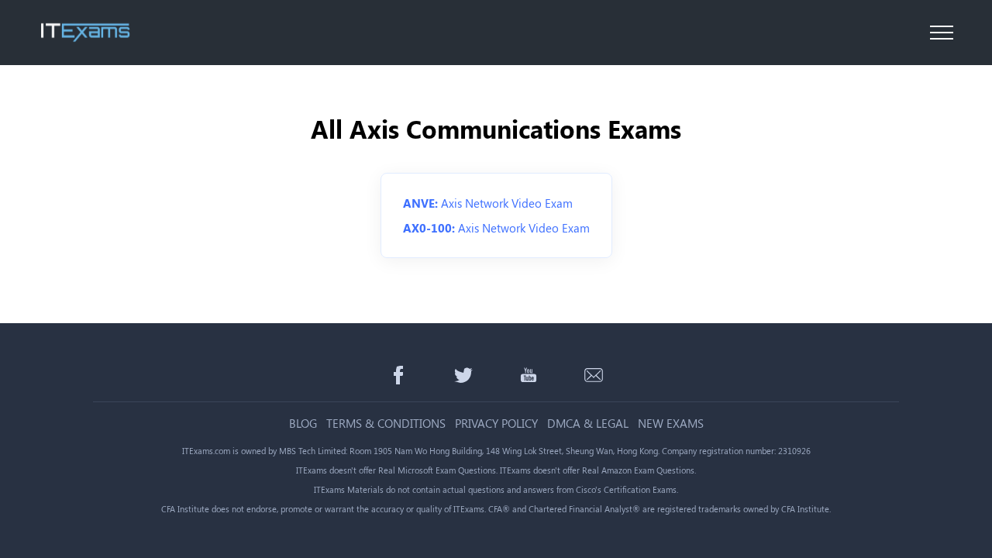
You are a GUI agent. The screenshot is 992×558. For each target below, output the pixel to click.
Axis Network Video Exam (488, 203)
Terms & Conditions (386, 423)
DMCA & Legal (588, 423)
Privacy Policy (496, 423)
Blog (303, 423)
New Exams (671, 423)
